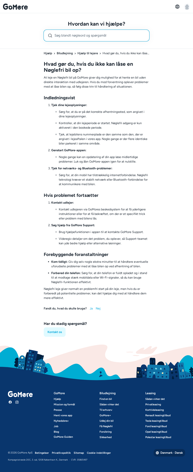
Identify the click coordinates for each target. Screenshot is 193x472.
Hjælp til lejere (87, 53)
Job (56, 426)
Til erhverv (106, 410)
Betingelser (42, 452)
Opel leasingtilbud (156, 431)
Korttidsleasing (154, 410)
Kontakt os (54, 332)
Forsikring (106, 431)
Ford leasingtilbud (156, 426)
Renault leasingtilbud (158, 415)
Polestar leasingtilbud (158, 437)
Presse (58, 410)
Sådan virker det (109, 404)
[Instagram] (17, 402)
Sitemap (79, 452)
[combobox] (96, 35)
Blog (56, 431)
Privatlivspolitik (61, 452)
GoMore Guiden (63, 436)
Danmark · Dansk (171, 452)
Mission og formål (64, 404)
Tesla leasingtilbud (156, 420)
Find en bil (106, 399)
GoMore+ (105, 415)
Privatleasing (153, 404)
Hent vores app (63, 415)
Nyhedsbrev (61, 420)
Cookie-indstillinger (99, 452)
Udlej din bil (106, 420)
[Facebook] (10, 402)
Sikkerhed (106, 437)
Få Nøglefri (106, 426)
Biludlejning (65, 53)
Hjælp (48, 53)
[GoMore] (15, 6)
